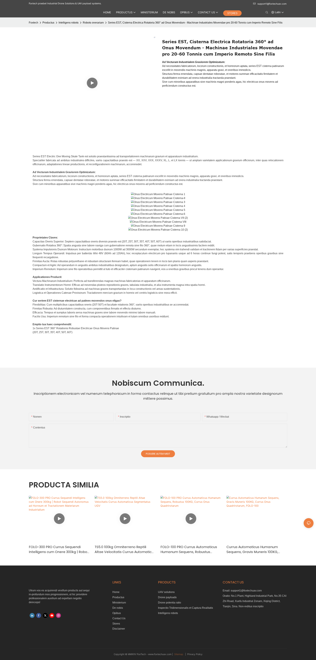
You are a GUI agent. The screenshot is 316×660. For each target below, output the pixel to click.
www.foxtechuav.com (160, 654)
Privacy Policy (194, 654)
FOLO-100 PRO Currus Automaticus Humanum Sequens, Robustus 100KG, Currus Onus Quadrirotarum (189, 549)
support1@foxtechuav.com (272, 3)
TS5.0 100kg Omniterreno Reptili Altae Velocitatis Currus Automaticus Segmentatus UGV (125, 549)
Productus (48, 22)
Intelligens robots (69, 22)
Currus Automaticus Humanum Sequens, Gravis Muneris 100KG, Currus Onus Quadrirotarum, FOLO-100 (255, 549)
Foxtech (33, 22)
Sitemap (179, 654)
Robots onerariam (93, 22)
